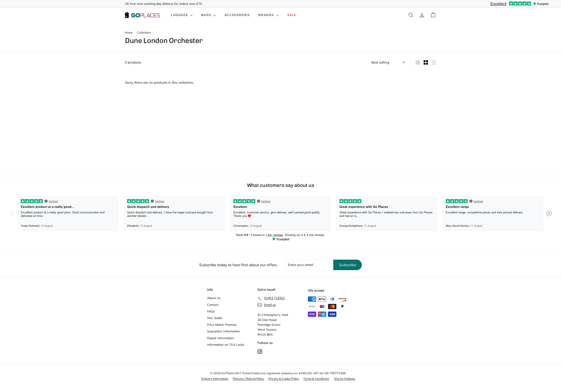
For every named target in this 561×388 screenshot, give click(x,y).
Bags (206, 15)
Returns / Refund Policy (248, 378)
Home (129, 32)
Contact (212, 305)
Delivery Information (214, 378)
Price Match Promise (222, 325)
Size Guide (214, 318)
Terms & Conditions (316, 378)
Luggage (180, 15)
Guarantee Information (223, 331)
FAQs (211, 311)
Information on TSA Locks (225, 345)
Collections (144, 32)
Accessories (237, 15)
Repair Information (220, 338)
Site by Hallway (344, 378)
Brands (266, 15)
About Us (213, 298)
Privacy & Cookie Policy (283, 378)
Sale (291, 15)
